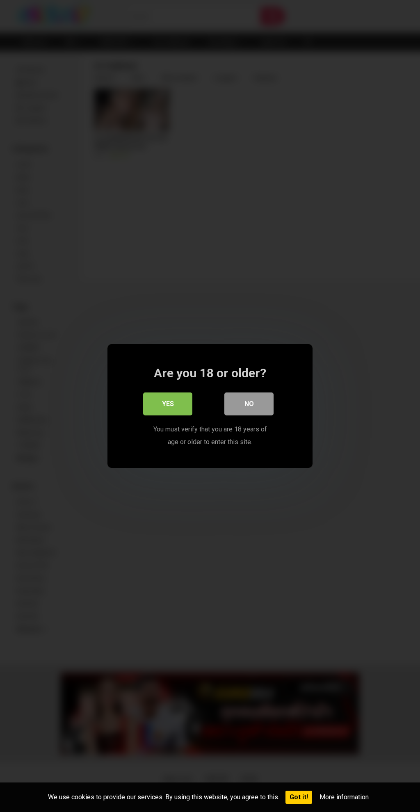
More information (344, 797)
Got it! (299, 797)
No (249, 404)
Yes (168, 404)
